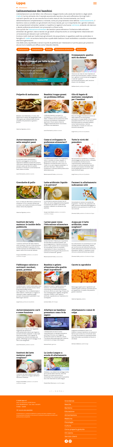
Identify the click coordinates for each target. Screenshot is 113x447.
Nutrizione (81, 49)
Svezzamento (37, 49)
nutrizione (75, 25)
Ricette (48, 49)
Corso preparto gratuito (75, 429)
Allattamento (23, 49)
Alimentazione (71, 415)
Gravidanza (69, 401)
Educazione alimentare (64, 49)
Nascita (68, 404)
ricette (27, 38)
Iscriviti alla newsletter (26, 410)
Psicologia (69, 422)
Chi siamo (69, 433)
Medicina (68, 419)
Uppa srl (24, 400)
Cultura (68, 426)
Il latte (18, 16)
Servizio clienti (71, 436)
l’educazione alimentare (37, 29)
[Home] (17, 7)
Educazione (69, 411)
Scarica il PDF (42, 80)
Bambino (68, 408)
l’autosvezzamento (86, 21)
